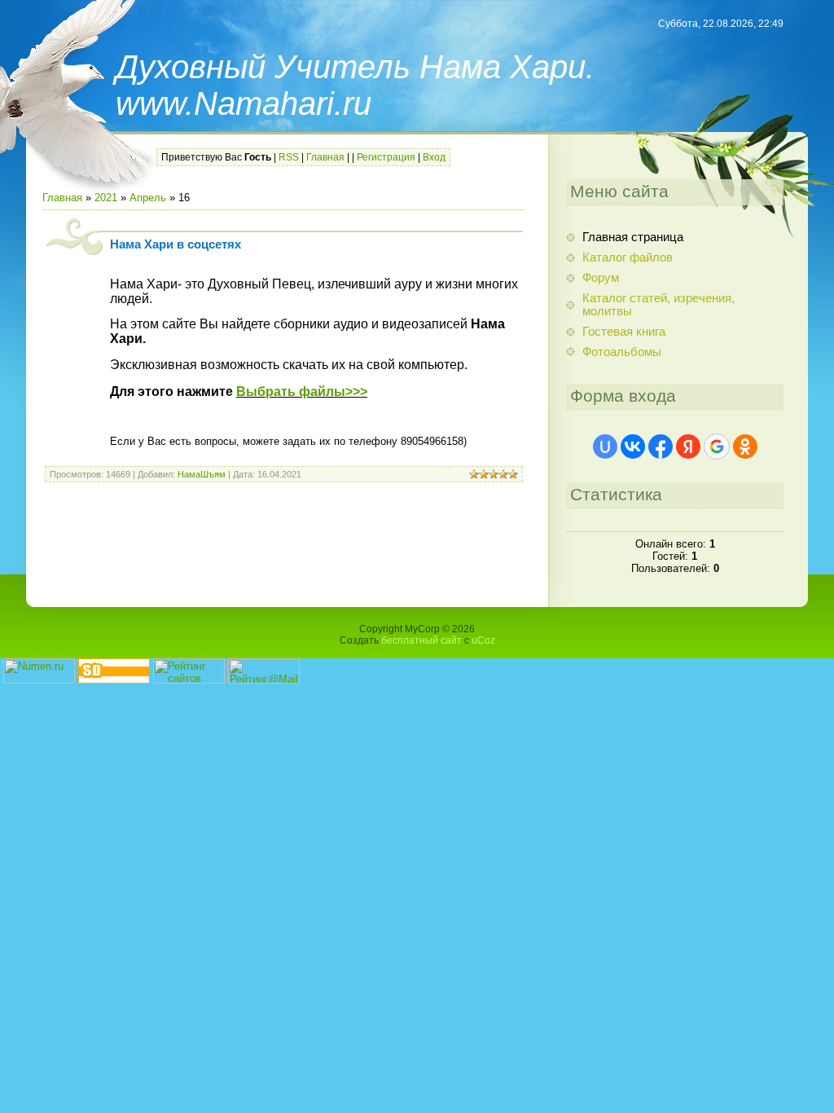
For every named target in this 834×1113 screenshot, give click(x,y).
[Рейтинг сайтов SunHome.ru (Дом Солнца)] (189, 680)
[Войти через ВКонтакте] (633, 446)
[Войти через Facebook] (660, 446)
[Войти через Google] (717, 446)
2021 (105, 197)
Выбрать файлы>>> (301, 391)
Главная (325, 157)
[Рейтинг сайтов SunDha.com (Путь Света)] (114, 680)
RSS (289, 157)
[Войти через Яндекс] (688, 446)
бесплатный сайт (421, 640)
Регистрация (386, 157)
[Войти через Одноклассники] (745, 446)
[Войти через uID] (605, 446)
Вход (434, 157)
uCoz (483, 640)
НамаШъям (202, 474)
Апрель (147, 197)
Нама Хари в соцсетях (175, 244)
